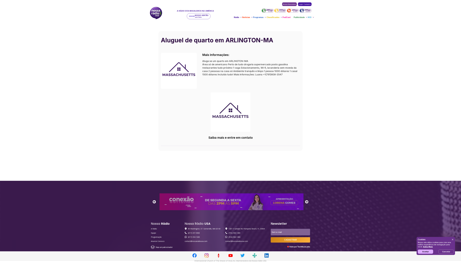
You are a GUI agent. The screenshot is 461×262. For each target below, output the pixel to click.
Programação (156, 237)
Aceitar (425, 251)
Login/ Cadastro (305, 4)
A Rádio (154, 229)
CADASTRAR (290, 240)
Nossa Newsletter (289, 4)
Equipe (153, 233)
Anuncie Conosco (157, 241)
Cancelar (446, 251)
